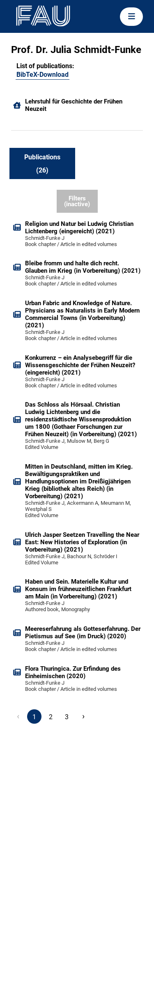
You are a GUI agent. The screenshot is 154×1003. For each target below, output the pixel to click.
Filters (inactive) (77, 201)
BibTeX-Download (42, 74)
